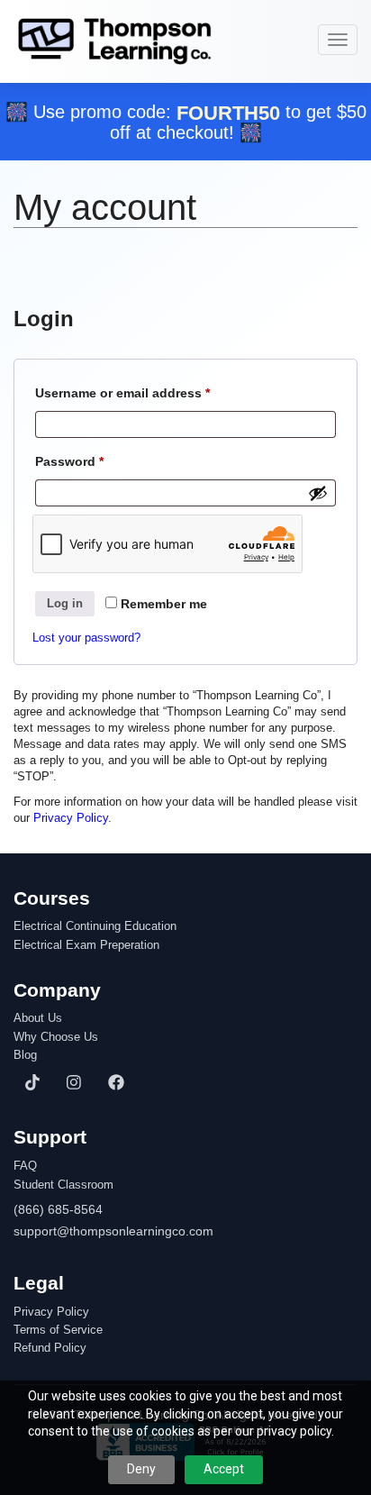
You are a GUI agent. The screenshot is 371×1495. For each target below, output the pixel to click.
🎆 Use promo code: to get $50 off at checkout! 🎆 (185, 122)
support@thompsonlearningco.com (113, 1231)
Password (96, 461)
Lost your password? (86, 637)
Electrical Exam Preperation (86, 945)
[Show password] (318, 493)
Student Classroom (63, 1185)
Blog (25, 1055)
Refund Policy (50, 1348)
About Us (38, 1018)
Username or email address (150, 392)
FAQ (25, 1166)
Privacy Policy (70, 818)
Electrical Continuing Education (95, 926)
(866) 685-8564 (58, 1209)
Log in (65, 603)
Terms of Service (58, 1330)
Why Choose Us (56, 1037)
